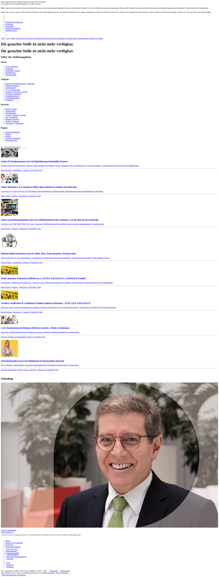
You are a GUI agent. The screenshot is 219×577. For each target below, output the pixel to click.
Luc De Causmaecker (9, 530)
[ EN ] (8, 38)
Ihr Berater (9, 24)
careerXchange (71, 38)
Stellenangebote (11, 30)
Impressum (54, 571)
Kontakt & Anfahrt (96, 38)
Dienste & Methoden (13, 28)
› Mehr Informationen (8, 575)
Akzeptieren (21, 575)
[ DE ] (3, 38)
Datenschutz (65, 571)
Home (13, 38)
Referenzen (9, 26)
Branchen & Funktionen (14, 22)
